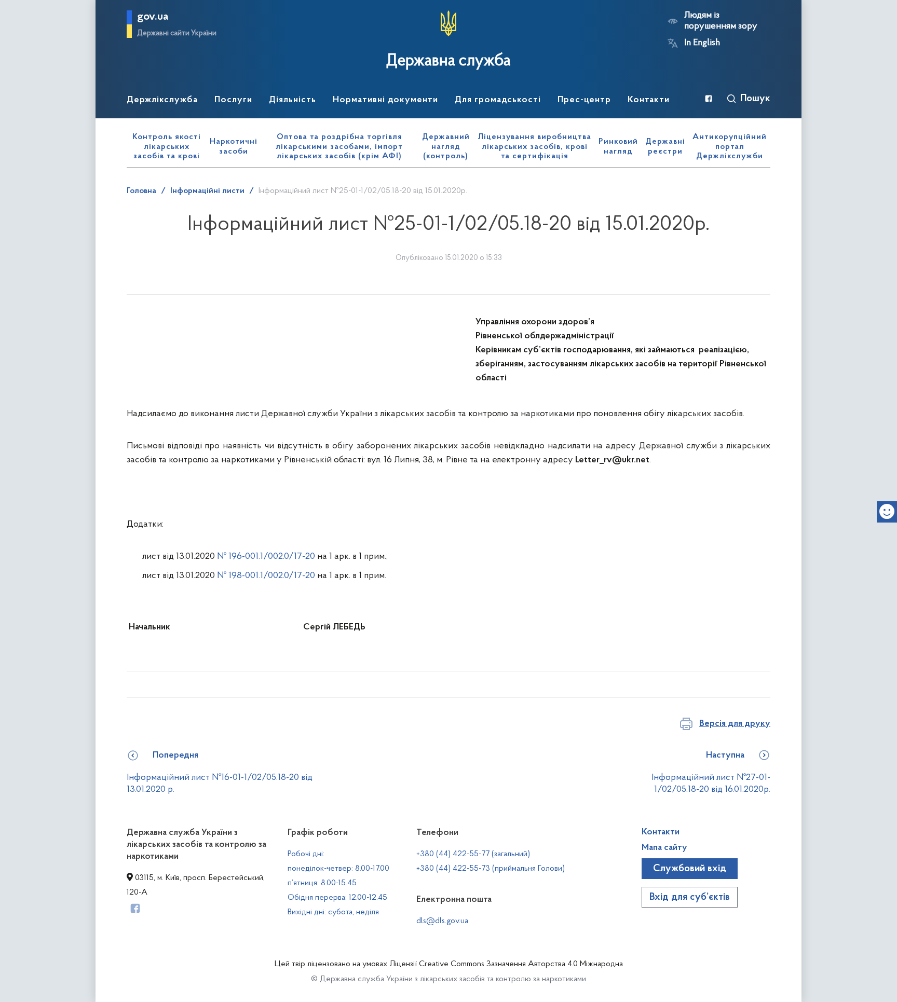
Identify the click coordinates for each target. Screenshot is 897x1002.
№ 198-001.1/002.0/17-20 (267, 576)
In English (702, 43)
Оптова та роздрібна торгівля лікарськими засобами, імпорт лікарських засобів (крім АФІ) (339, 146)
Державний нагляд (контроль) (446, 146)
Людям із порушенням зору (720, 21)
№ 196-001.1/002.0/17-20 (266, 556)
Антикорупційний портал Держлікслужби (729, 146)
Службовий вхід (689, 868)
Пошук (755, 98)
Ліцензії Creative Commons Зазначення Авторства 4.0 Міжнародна (506, 964)
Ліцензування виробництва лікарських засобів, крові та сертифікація (534, 146)
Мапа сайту (664, 848)
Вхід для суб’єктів (689, 897)
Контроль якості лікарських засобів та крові (166, 146)
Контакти (660, 832)
